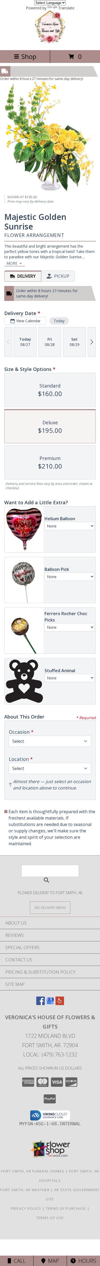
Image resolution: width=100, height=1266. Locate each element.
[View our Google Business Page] (50, 1003)
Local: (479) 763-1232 (50, 1054)
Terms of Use (50, 1217)
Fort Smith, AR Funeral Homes (32, 1171)
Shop (28, 56)
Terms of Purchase (66, 1208)
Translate (66, 7)
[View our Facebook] (40, 1003)
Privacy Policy (26, 1208)
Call (18, 1260)
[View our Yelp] (59, 1003)
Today (59, 320)
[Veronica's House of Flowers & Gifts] (50, 42)
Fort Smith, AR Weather (25, 1189)
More (11, 263)
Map (52, 1260)
